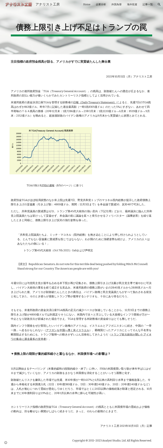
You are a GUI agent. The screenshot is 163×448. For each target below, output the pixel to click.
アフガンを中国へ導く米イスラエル (67, 330)
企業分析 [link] (101, 4)
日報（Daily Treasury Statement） (95, 102)
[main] (82, 27)
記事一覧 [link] (148, 4)
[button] (159, 4)
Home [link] (86, 4)
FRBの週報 (48, 185)
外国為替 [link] (116, 4)
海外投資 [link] (132, 4)
